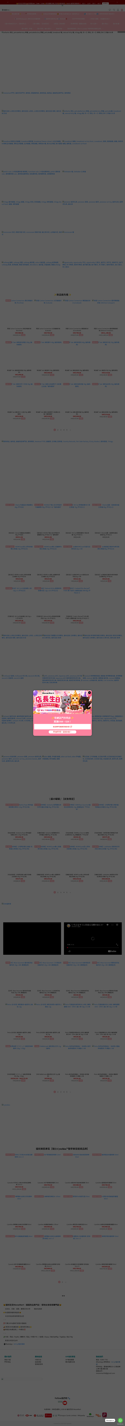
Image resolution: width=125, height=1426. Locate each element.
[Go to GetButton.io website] (120, 1424)
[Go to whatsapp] (120, 1420)
